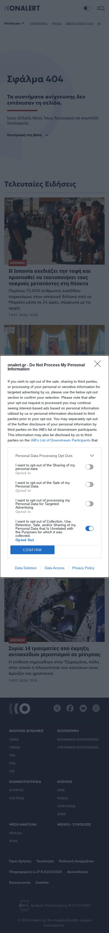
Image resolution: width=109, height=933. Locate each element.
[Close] (99, 365)
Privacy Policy (83, 568)
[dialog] (54, 466)
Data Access (54, 568)
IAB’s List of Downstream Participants (60, 440)
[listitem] (54, 455)
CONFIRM (32, 550)
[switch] (89, 466)
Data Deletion (26, 568)
